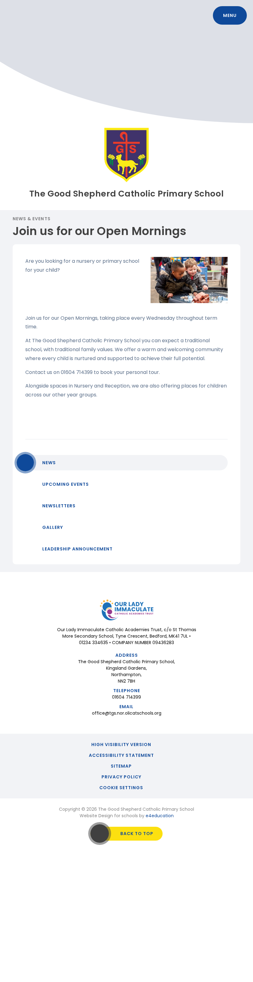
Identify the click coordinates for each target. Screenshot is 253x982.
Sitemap (121, 766)
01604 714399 (126, 697)
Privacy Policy (121, 777)
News (49, 463)
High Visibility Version (121, 744)
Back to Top (136, 833)
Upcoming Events (65, 484)
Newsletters (59, 506)
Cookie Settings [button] (121, 788)
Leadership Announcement (77, 549)
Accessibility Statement (121, 755)
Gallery (52, 527)
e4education (160, 816)
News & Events (32, 219)
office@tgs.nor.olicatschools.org (126, 713)
